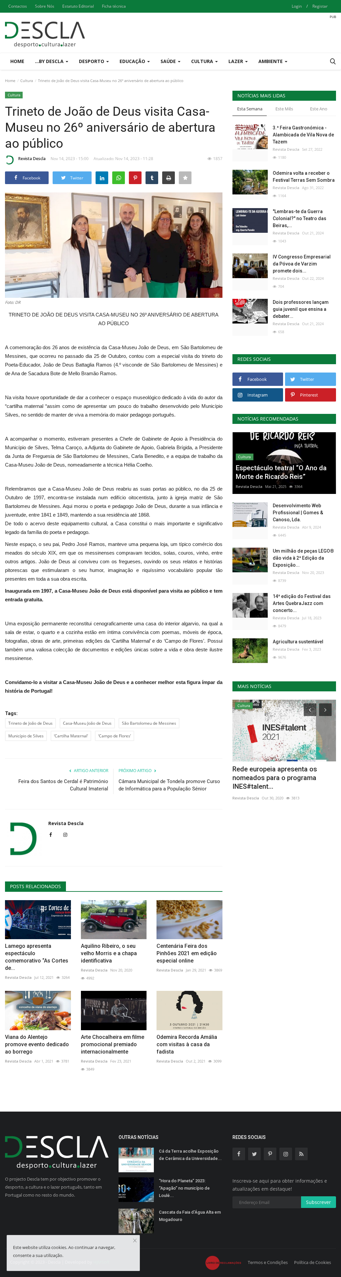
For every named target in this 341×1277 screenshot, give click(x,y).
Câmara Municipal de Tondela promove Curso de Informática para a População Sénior (169, 785)
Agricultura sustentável (298, 641)
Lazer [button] (236, 61)
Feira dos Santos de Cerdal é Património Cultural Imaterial (63, 785)
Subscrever (318, 1202)
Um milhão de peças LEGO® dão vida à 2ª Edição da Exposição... (303, 558)
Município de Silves (26, 736)
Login (297, 6)
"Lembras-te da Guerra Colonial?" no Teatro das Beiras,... (299, 218)
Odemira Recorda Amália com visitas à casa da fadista (187, 1044)
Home (17, 61)
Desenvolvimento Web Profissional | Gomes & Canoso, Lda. (298, 512)
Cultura (26, 80)
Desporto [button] (92, 61)
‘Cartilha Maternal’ (71, 736)
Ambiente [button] (271, 61)
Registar (320, 6)
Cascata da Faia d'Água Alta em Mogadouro (190, 1216)
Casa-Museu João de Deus (87, 723)
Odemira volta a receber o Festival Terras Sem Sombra (304, 176)
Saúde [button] (169, 61)
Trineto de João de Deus (30, 723)
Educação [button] (133, 61)
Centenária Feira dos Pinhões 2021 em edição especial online (187, 953)
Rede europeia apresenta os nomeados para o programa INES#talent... (274, 777)
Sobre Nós (44, 6)
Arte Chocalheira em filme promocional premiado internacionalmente (112, 1044)
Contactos (17, 6)
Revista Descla (32, 158)
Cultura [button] (202, 61)
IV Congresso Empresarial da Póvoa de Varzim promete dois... (302, 263)
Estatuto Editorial (78, 6)
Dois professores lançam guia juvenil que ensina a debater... (301, 309)
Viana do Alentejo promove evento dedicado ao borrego (37, 1044)
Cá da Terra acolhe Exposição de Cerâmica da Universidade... (190, 1155)
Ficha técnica (114, 6)
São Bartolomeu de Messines (149, 723)
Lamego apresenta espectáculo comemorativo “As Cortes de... (36, 957)
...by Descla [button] (50, 61)
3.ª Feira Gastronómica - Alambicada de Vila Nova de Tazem (303, 134)
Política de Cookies (312, 1262)
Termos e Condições (268, 1262)
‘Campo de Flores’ (114, 736)
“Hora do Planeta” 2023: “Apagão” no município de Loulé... (184, 1188)
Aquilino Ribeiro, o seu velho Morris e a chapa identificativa (109, 953)
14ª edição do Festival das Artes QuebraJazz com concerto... (302, 603)
